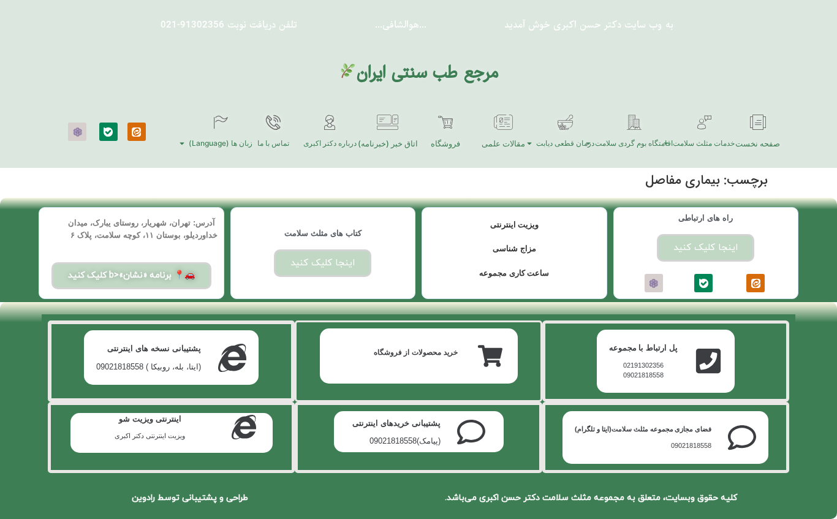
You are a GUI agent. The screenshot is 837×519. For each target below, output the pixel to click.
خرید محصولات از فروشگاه (416, 352)
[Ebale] (108, 132)
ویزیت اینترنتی (514, 224)
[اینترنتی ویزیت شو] (244, 427)
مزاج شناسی (514, 248)
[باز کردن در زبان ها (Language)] (182, 143)
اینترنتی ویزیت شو (150, 418)
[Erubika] (77, 132)
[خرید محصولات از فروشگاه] (490, 356)
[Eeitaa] (136, 132)
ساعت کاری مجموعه (514, 273)
